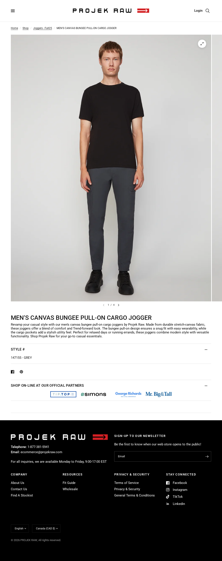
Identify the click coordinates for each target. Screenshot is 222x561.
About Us (17, 483)
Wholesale (70, 489)
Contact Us (19, 489)
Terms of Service (126, 483)
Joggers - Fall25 (42, 28)
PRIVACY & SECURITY (132, 474)
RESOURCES (73, 474)
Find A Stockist (22, 495)
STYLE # (18, 349)
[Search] (207, 11)
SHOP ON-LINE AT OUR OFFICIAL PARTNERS (47, 385)
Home (14, 28)
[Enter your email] (206, 456)
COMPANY (19, 474)
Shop (26, 28)
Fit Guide (69, 483)
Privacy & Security (127, 489)
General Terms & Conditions (134, 495)
